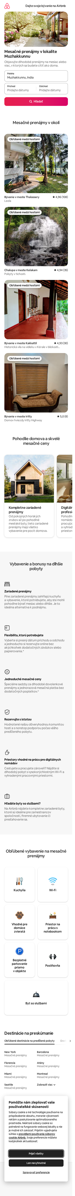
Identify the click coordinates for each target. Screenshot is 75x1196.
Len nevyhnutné (36, 1163)
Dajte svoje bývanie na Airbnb (45, 6)
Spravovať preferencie (36, 1172)
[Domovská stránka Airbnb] (7, 6)
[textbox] (20, 90)
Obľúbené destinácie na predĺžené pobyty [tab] (29, 1040)
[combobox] (36, 77)
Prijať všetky (36, 1153)
